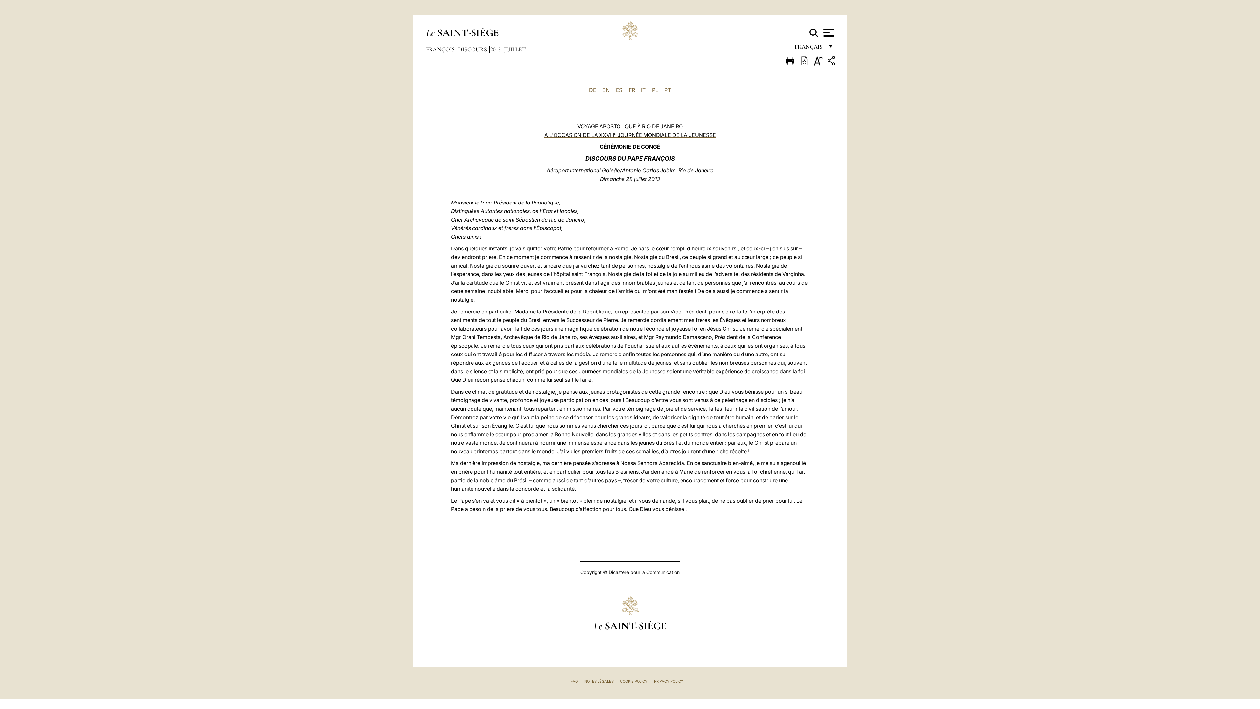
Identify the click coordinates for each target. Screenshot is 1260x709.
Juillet (515, 49)
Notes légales (599, 681)
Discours (473, 49)
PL (655, 90)
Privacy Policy (668, 681)
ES (619, 90)
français (809, 48)
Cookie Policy (633, 681)
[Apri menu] (828, 32)
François (441, 49)
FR (632, 90)
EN (606, 90)
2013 (496, 49)
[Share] (832, 62)
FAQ (574, 681)
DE (592, 90)
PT (667, 90)
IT (643, 90)
